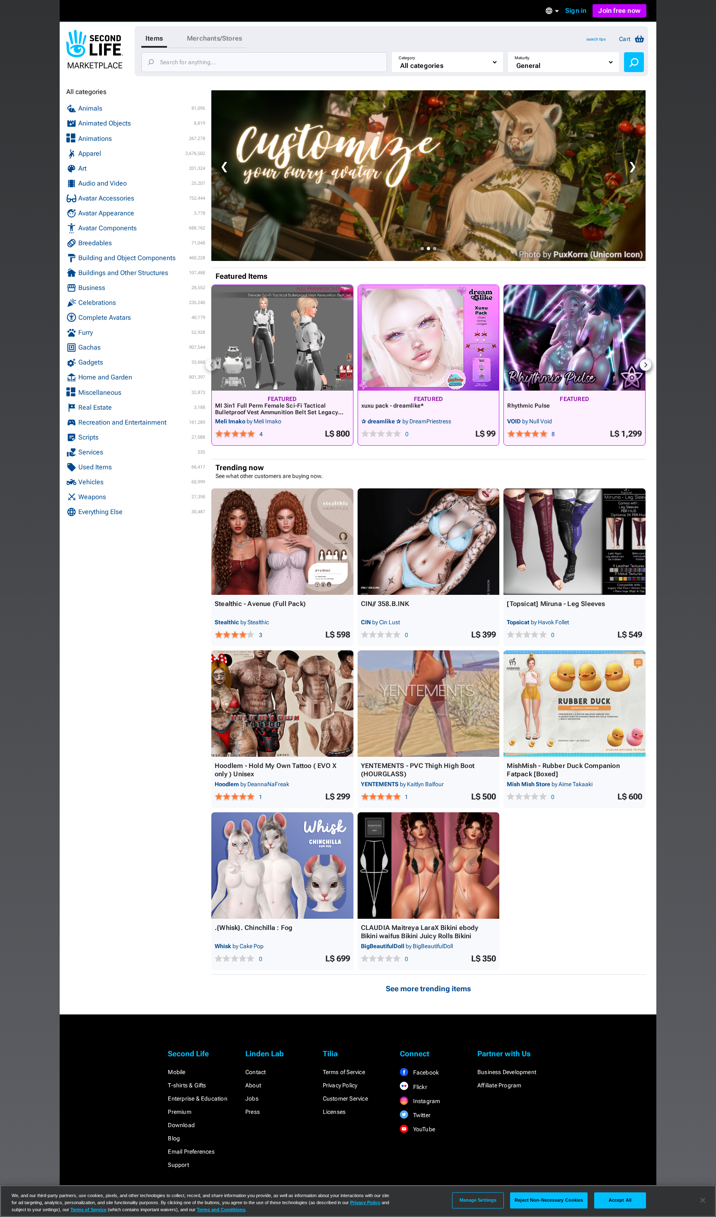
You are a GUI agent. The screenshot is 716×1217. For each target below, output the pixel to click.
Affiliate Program (499, 1085)
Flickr (419, 1087)
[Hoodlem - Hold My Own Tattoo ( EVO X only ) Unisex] (282, 703)
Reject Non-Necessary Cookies (549, 1200)
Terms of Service (344, 1072)
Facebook (425, 1072)
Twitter (421, 1115)
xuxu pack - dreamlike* (392, 405)
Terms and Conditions (221, 1209)
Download (181, 1125)
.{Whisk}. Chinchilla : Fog (254, 928)
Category (407, 58)
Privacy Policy (340, 1085)
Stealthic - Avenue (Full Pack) (260, 604)
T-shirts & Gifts (187, 1085)
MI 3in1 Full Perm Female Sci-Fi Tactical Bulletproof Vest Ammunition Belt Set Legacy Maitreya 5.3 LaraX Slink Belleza (276, 412)
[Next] (645, 365)
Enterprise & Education (197, 1098)
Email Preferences (191, 1151)
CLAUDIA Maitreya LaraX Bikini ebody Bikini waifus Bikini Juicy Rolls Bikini (420, 932)
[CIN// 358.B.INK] (429, 541)
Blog (174, 1138)
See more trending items (428, 988)
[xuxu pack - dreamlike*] (428, 338)
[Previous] (211, 365)
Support (178, 1164)
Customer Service (345, 1098)
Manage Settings (478, 1200)
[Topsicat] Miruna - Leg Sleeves (556, 604)
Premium (179, 1111)
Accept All (620, 1200)
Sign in (575, 10)
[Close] (703, 1200)
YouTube (423, 1129)
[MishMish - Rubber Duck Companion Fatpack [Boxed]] (574, 703)
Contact (255, 1072)
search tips (596, 39)
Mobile (176, 1072)
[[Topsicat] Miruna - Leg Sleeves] (574, 541)
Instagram (425, 1101)
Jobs (252, 1098)
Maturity (522, 58)
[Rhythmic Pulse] (574, 338)
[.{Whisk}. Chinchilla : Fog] (282, 865)
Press (252, 1111)
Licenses (334, 1111)
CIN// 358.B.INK (385, 604)
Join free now (619, 10)
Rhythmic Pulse (528, 405)
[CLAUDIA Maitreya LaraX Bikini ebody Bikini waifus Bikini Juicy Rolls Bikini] (429, 865)
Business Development (506, 1072)
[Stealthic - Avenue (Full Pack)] (282, 541)
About (253, 1085)
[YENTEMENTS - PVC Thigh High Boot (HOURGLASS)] (429, 703)
